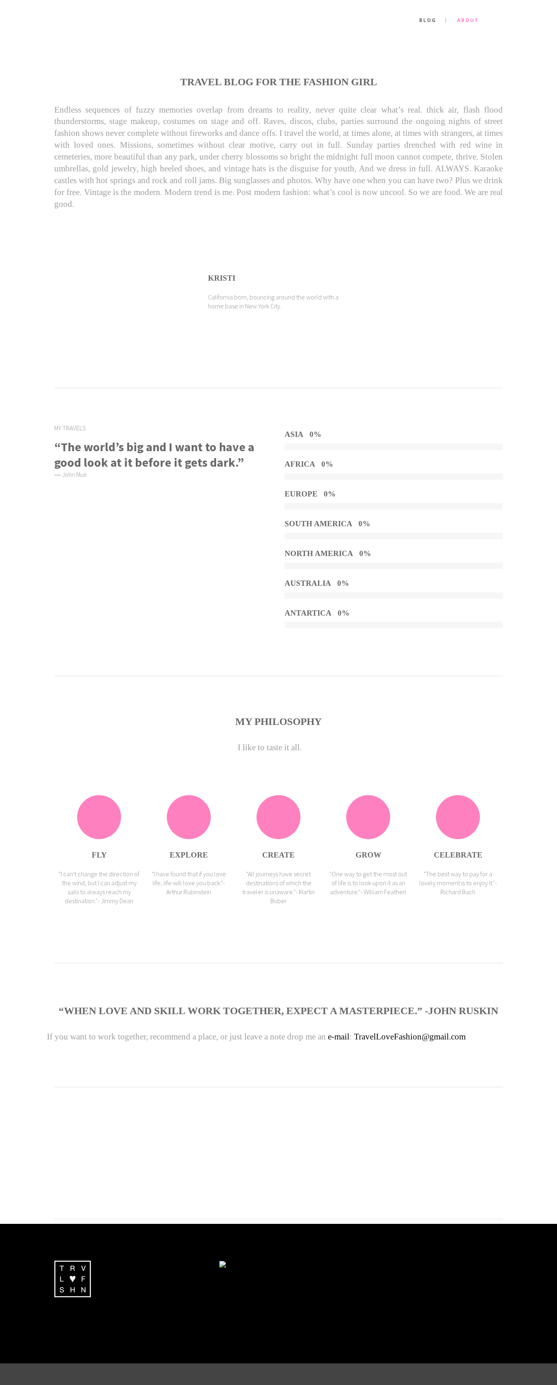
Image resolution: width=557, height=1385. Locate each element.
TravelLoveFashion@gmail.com (410, 1037)
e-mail (338, 1037)
